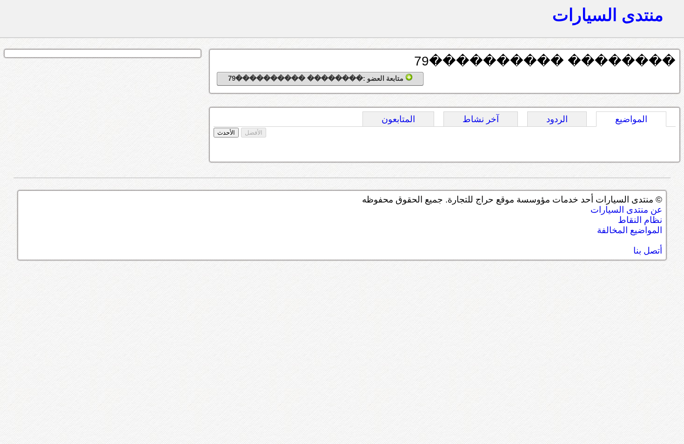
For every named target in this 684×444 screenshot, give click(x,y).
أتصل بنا (647, 250)
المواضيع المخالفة (629, 230)
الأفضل (253, 132)
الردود (557, 119)
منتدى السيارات (608, 15)
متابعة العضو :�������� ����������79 (316, 78)
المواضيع (631, 119)
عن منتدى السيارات (626, 210)
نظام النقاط (640, 220)
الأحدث (226, 132)
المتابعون (398, 119)
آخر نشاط (481, 119)
